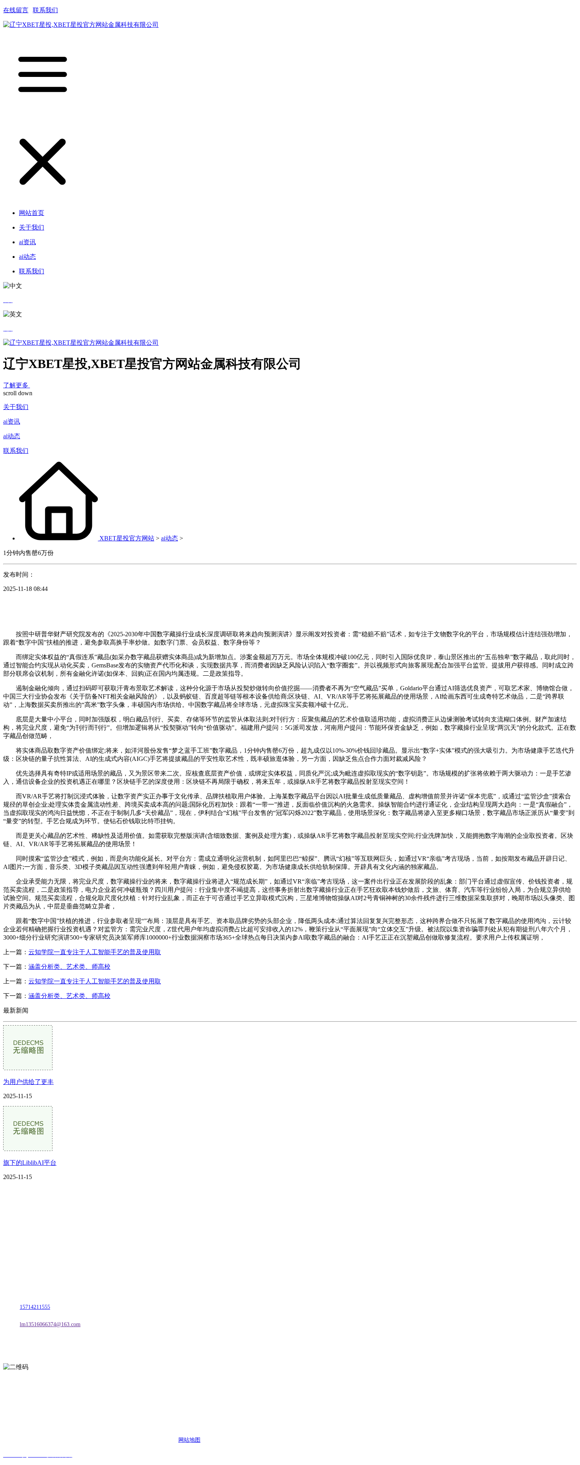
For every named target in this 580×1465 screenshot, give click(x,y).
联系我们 (45, 10)
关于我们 (15, 407)
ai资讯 (11, 421)
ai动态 (11, 436)
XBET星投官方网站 (126, 538)
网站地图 (189, 1440)
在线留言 (15, 10)
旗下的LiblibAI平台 (29, 1162)
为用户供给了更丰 (28, 1081)
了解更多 (16, 385)
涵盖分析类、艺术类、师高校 (69, 966)
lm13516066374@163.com (50, 1324)
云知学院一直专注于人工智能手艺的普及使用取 (94, 952)
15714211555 (35, 1307)
